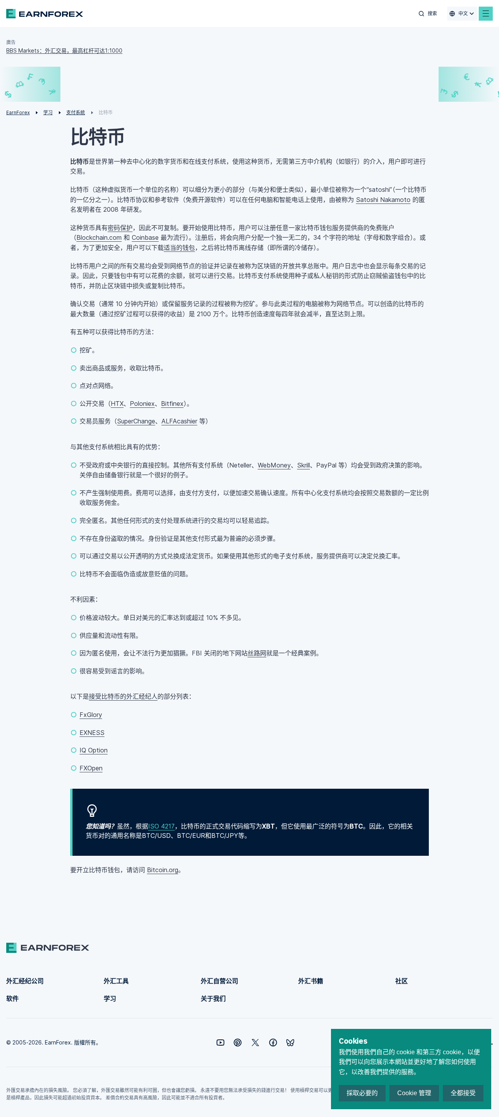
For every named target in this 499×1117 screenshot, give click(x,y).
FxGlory (91, 715)
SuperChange (136, 421)
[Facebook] (273, 1042)
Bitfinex (172, 403)
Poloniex (142, 403)
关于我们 (213, 998)
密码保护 (120, 228)
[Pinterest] (238, 1042)
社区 (401, 981)
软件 (12, 998)
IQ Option (94, 750)
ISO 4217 (161, 826)
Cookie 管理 (414, 1093)
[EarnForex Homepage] (44, 14)
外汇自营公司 (219, 981)
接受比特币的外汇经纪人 (123, 696)
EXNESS (92, 732)
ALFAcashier (179, 421)
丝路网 (257, 653)
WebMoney (274, 465)
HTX (117, 403)
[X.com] (255, 1042)
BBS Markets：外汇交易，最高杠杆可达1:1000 (64, 50)
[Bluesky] (290, 1043)
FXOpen (91, 768)
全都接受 (463, 1093)
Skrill (303, 465)
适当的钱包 (179, 247)
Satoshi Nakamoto (383, 200)
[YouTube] (220, 1042)
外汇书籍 (310, 981)
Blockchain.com (99, 237)
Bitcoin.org (162, 870)
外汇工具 (116, 981)
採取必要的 (362, 1093)
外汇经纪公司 (25, 981)
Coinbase (145, 237)
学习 (110, 998)
